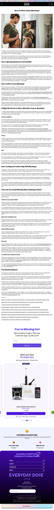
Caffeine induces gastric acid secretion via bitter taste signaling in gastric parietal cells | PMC (24, 309)
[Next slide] (31, 420)
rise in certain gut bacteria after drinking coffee (40, 92)
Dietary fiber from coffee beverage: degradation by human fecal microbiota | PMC (22, 302)
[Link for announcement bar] (27, 1)
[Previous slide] (22, 420)
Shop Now (26, 506)
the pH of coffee (20, 205)
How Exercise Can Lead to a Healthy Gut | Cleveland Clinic (16, 319)
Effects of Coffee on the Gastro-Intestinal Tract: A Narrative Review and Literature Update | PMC (25, 300)
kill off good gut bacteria (14, 132)
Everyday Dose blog (43, 284)
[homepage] (27, 4)
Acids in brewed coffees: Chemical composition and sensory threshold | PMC (20, 307)
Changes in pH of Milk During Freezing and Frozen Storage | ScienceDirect (19, 317)
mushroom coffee (21, 260)
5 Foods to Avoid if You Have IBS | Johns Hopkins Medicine (15, 304)
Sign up (27, 345)
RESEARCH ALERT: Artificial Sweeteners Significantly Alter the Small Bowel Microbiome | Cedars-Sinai (26, 314)
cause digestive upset (9, 95)
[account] (49, 4)
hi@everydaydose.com (27, 483)
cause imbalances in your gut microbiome (37, 128)
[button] (25, 420)
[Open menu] (2, 4)
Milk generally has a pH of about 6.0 (10, 212)
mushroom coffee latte (12, 265)
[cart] (52, 4)
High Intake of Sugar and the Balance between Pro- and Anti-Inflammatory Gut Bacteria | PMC (25, 312)
